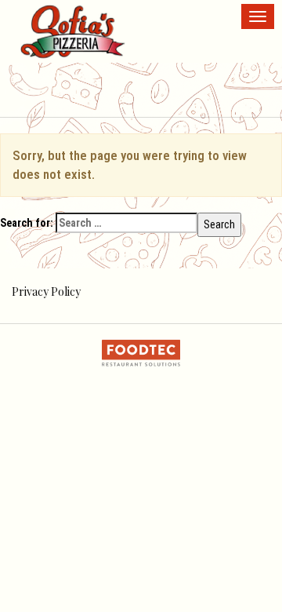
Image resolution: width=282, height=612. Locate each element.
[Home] (73, 31)
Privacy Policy (46, 291)
